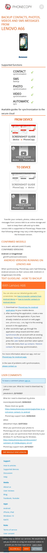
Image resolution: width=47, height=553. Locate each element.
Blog (5, 494)
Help (5, 477)
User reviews (8, 490)
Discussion (7, 473)
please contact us (9, 366)
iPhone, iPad (8, 512)
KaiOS (5, 519)
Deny (26, 549)
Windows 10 (8, 516)
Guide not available (23, 154)
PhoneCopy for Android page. (14, 357)
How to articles (9, 465)
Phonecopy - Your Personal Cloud (18, 7)
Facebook (7, 498)
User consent (8, 533)
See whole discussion (14, 452)
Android (6, 508)
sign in (27, 381)
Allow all (15, 549)
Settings (37, 549)
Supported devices (11, 469)
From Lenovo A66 (23, 133)
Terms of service (10, 529)
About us (7, 487)
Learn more (37, 545)
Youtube (15, 498)
